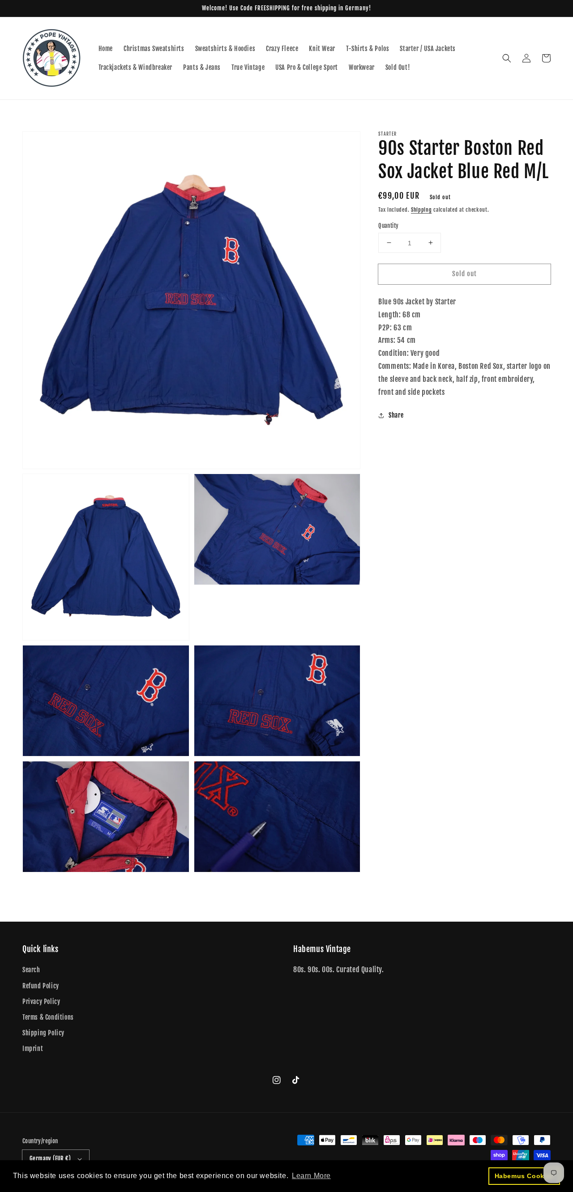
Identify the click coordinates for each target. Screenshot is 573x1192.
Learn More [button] (311, 1175)
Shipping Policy (43, 1033)
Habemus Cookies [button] (524, 1175)
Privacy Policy (41, 1001)
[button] (507, 58)
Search (31, 970)
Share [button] (396, 415)
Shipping (421, 209)
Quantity (388, 225)
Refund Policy (40, 986)
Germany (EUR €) (50, 1158)
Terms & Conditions (48, 1017)
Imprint (32, 1048)
